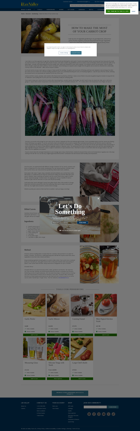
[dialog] (121, 8)
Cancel (133, 11)
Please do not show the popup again (70, 230)
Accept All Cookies (76, 52)
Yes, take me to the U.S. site (118, 11)
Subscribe (82, 222)
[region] (70, 50)
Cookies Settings (64, 52)
